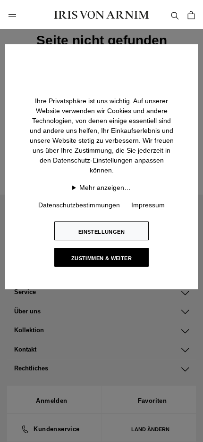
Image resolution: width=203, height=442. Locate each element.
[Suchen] (175, 14)
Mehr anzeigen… (105, 187)
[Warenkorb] (191, 14)
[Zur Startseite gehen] (101, 14)
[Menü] (12, 15)
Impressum (148, 205)
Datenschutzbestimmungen (79, 205)
